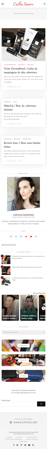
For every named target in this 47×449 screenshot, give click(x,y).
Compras (8, 139)
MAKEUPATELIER (25, 422)
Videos (19, 437)
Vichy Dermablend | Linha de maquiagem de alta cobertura (20, 70)
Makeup (21, 64)
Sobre (9, 437)
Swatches (27, 139)
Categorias (31, 437)
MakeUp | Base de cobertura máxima (20, 107)
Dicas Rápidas (39, 293)
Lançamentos (10, 64)
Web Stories (32, 439)
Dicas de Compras (13, 439)
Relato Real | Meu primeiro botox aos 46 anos (27, 267)
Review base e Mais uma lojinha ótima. (22, 145)
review (30, 64)
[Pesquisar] (41, 403)
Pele (15, 102)
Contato (23, 441)
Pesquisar (6, 400)
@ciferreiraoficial (9, 245)
